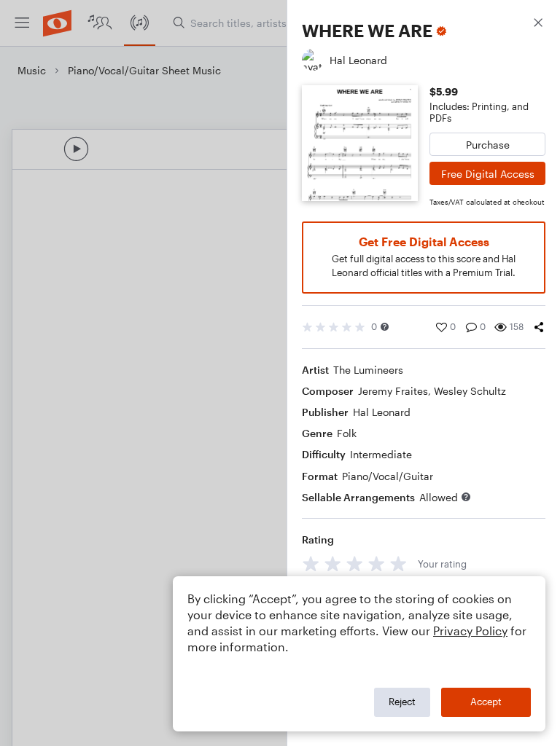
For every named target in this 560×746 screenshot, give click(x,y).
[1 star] (311, 563)
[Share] (538, 327)
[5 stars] (398, 563)
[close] (538, 24)
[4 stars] (377, 563)
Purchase (488, 144)
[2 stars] (333, 563)
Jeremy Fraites (393, 391)
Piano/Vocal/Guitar (387, 476)
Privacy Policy (470, 630)
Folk (347, 433)
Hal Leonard (382, 412)
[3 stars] (355, 563)
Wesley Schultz (470, 391)
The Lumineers (368, 370)
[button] (384, 326)
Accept (486, 701)
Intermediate (381, 454)
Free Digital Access (487, 174)
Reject (402, 701)
